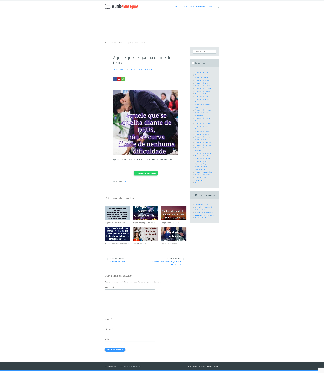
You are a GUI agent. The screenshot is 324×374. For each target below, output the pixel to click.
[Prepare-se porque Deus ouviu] (145, 220)
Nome (109, 319)
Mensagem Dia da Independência (201, 168)
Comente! (132, 70)
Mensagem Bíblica (201, 75)
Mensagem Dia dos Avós (203, 175)
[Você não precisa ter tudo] (173, 241)
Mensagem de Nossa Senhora (202, 149)
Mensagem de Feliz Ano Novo (203, 119)
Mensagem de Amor (201, 83)
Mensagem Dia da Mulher (203, 172)
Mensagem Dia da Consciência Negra (201, 162)
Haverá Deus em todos (141, 244)
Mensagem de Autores (202, 86)
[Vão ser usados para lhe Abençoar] (117, 241)
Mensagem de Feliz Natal (203, 123)
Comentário (111, 287)
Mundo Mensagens (110, 366)
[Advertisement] (162, 26)
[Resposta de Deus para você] (117, 220)
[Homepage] (121, 7)
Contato (210, 6)
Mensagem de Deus (146, 70)
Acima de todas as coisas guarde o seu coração (166, 261)
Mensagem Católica (201, 78)
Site (107, 339)
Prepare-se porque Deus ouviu (144, 223)
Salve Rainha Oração (201, 204)
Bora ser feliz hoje (117, 260)
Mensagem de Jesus (201, 140)
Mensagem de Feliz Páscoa (201, 127)
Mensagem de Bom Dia (202, 91)
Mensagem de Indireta (202, 137)
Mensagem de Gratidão (202, 132)
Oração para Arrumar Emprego (205, 215)
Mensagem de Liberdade (203, 142)
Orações (184, 6)
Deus (124, 181)
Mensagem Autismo (201, 72)
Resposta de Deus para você (115, 223)
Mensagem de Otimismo (203, 153)
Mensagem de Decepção (203, 94)
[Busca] (217, 5)
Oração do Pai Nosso (202, 218)
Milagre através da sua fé (170, 223)
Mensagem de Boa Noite (203, 88)
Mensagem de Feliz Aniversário (201, 114)
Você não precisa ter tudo (170, 244)
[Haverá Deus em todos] (145, 241)
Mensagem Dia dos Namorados (201, 179)
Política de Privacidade (197, 6)
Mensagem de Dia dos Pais (202, 106)
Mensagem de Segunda (202, 159)
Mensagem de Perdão (202, 156)
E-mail (109, 329)
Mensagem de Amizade (202, 80)
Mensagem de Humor (202, 134)
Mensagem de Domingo (203, 110)
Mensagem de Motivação (203, 145)
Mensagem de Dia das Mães (202, 100)
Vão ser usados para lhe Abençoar (117, 244)
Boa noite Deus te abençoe (204, 212)
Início (177, 6)
